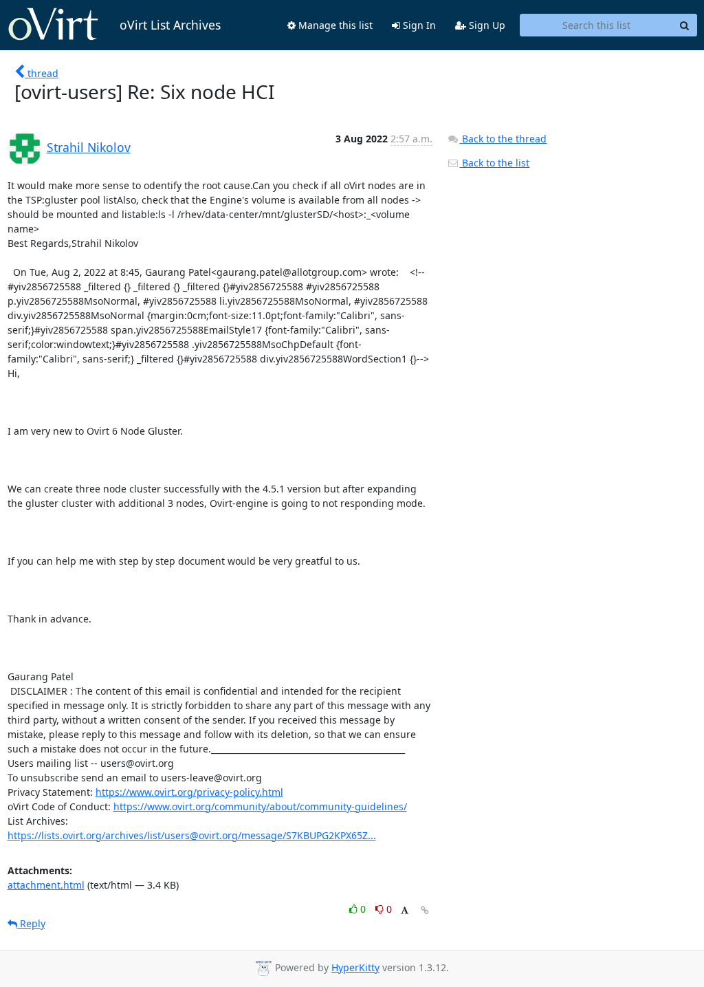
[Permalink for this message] (424, 910)
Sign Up (485, 25)
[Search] (684, 25)
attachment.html (46, 884)
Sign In (418, 25)
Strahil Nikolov (89, 147)
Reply (31, 923)
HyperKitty (355, 967)
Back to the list (494, 162)
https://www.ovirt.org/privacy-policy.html (189, 792)
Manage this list (334, 25)
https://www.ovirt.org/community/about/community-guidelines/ (260, 806)
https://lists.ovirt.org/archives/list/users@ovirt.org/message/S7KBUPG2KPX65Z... (192, 835)
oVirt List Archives (170, 25)
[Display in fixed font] (404, 911)
